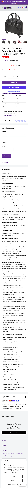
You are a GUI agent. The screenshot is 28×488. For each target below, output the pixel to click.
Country (4, 131)
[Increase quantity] (17, 76)
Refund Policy (5, 162)
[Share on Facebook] (16, 121)
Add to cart (14, 82)
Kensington (5, 60)
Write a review (14, 433)
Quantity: (4, 76)
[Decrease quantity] (9, 76)
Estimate (6, 156)
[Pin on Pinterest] (19, 121)
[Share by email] (25, 121)
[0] (25, 7)
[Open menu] (2, 7)
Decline (13, 480)
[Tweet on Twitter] (22, 121)
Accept (13, 476)
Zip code (4, 146)
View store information (10, 115)
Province (4, 138)
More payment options (14, 91)
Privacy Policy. (13, 472)
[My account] (20, 7)
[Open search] (18, 7)
